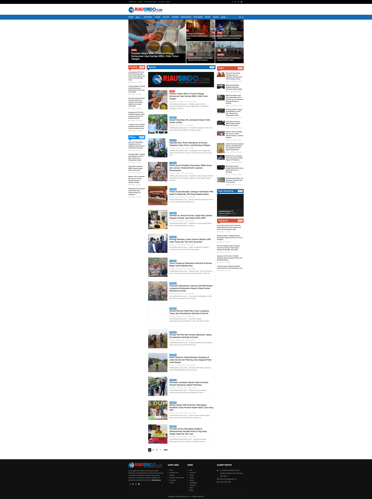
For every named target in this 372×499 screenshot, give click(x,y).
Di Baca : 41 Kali (135, 185)
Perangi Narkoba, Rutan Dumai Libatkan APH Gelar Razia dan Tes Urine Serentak (190, 240)
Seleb (215, 17)
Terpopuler (223, 220)
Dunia (157, 17)
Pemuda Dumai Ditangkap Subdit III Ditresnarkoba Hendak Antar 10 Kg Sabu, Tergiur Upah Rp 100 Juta (188, 431)
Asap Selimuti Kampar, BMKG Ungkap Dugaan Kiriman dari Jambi (135, 168)
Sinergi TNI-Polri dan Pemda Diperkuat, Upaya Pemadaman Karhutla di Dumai (190, 336)
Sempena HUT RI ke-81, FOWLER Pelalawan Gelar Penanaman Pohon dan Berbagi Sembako (136, 115)
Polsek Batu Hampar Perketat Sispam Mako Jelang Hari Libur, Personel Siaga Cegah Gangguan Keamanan (229, 58)
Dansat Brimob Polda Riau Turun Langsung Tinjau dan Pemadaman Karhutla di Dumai (189, 312)
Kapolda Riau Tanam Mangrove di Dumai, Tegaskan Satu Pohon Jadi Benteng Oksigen (189, 144)
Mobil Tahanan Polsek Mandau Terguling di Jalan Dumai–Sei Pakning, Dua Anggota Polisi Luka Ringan (190, 360)
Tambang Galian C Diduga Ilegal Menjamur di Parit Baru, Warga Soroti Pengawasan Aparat (136, 157)
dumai (152, 67)
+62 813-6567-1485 (225, 482)
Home (130, 17)
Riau (190, 470)
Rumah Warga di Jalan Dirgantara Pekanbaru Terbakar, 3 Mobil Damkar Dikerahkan (200, 36)
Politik (166, 17)
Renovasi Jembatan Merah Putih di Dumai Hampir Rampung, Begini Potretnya (188, 383)
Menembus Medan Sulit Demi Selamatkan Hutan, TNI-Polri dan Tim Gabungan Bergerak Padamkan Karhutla (235, 99)
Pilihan (132, 137)
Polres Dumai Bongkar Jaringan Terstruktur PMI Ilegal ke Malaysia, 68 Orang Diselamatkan (191, 193)
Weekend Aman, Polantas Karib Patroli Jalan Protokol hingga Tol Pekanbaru (136, 191)
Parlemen (198, 17)
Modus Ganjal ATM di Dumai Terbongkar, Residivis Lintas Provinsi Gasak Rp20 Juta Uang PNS (191, 407)
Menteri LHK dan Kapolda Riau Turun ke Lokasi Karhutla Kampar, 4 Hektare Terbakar (229, 36)
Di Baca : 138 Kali (136, 108)
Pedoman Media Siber (150, 2)
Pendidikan (186, 17)
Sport (208, 17)
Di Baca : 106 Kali (136, 131)
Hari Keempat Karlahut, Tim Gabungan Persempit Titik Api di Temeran (234, 180)
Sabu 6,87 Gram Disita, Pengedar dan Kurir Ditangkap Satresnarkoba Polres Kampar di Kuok (136, 145)
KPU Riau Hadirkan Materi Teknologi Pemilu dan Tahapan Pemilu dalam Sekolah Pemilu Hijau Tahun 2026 (136, 102)
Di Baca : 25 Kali (135, 150)
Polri (134, 50)
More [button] (223, 17)
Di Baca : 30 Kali (135, 173)
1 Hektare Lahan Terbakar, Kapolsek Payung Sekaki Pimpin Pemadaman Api (136, 126)
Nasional (148, 17)
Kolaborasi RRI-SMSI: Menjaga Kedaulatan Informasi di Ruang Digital (234, 87)
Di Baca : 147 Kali (135, 94)
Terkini (221, 68)
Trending (133, 67)
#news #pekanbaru (227, 214)
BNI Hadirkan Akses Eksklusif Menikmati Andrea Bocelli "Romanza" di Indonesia (200, 58)
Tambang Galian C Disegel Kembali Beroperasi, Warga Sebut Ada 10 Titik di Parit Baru (136, 89)
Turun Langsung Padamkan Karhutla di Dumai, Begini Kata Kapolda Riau (190, 264)
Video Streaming (225, 191)
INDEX (142, 67)
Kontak (168, 2)
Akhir (166, 450)
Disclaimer (161, 2)
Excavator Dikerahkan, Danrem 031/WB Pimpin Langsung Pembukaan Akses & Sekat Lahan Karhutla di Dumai (191, 288)
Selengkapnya (156, 480)
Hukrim (175, 17)
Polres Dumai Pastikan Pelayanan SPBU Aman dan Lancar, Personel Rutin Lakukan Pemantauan (190, 168)
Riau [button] (138, 17)
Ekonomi (192, 52)
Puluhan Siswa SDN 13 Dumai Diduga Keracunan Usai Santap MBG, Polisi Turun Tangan (155, 56)
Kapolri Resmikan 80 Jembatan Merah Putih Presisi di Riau (189, 121)
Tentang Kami (132, 2)
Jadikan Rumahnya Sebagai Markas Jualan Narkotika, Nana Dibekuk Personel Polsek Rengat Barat (234, 147)
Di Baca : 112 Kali (135, 82)
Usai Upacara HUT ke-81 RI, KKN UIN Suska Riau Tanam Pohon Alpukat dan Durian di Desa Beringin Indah (136, 76)
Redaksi (140, 2)
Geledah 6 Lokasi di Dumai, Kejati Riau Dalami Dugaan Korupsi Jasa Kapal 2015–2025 (190, 216)
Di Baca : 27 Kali (135, 197)
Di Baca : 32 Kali (135, 162)
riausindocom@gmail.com (227, 479)
